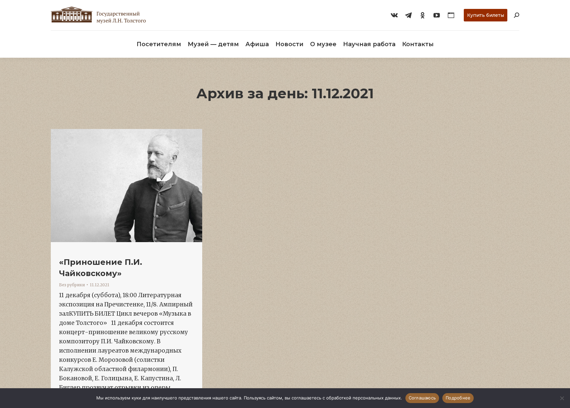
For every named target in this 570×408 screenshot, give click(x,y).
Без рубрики (72, 284)
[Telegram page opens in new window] (408, 15)
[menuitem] (159, 44)
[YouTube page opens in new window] (436, 15)
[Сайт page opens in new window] (451, 15)
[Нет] (561, 398)
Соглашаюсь (422, 397)
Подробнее (458, 397)
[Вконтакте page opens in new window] (394, 15)
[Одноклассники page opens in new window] (422, 15)
